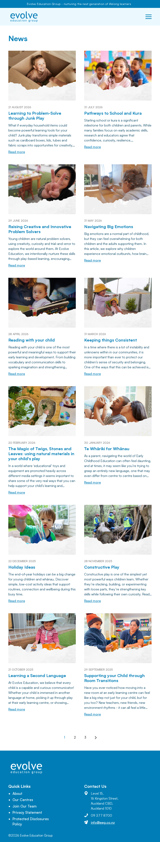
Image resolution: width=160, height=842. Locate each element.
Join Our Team (24, 806)
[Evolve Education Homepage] (24, 16)
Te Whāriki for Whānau (106, 448)
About (17, 793)
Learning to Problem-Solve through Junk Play (34, 116)
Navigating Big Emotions (108, 226)
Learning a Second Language (37, 675)
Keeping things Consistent (110, 340)
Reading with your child (31, 340)
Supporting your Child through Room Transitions (114, 678)
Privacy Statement (27, 812)
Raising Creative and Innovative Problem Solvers (39, 229)
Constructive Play (101, 567)
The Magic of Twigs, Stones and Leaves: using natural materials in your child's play (41, 453)
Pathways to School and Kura (113, 113)
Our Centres (22, 800)
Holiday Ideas (21, 567)
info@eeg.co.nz (103, 822)
